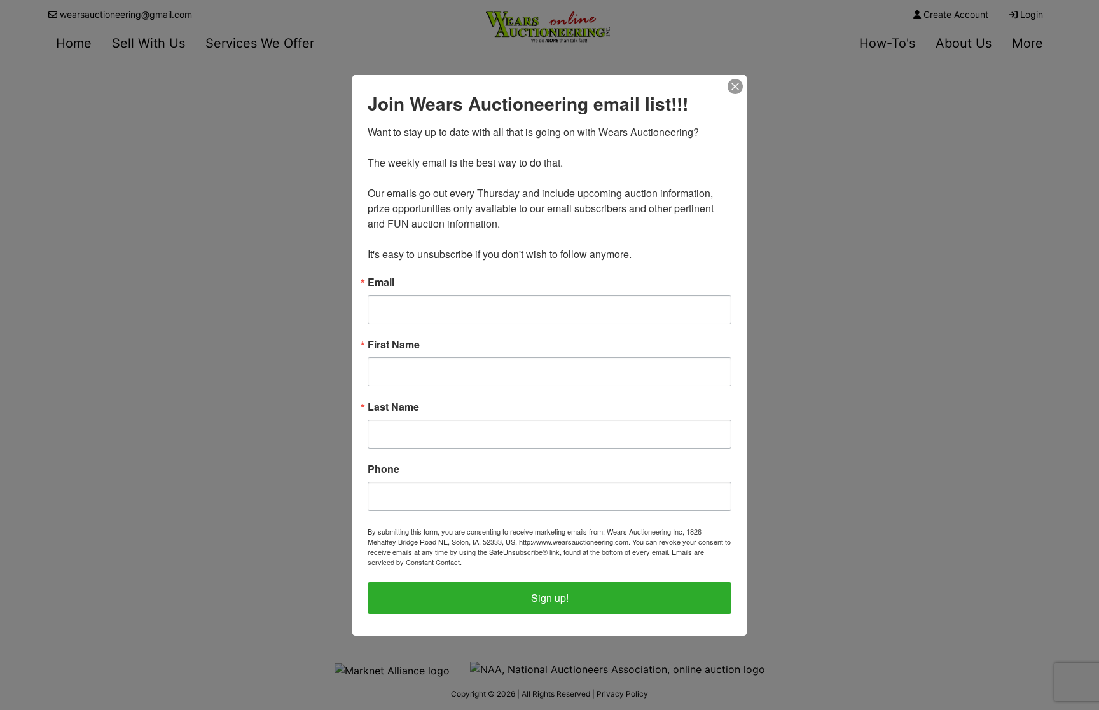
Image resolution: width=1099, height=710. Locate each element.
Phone (383, 469)
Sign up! (550, 598)
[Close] (735, 86)
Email (381, 282)
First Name (394, 344)
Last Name (393, 407)
